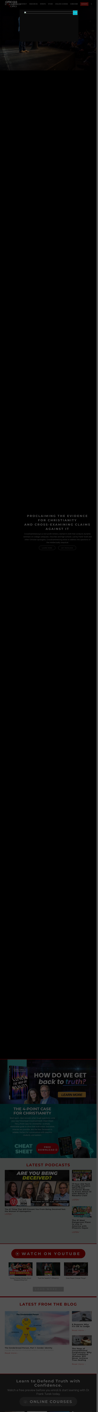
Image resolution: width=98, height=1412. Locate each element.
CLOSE (75, 12)
